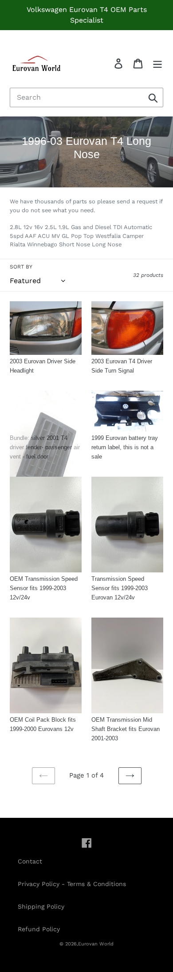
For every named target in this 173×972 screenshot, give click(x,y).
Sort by (21, 267)
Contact (30, 861)
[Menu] (157, 63)
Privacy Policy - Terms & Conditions (72, 883)
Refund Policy (39, 929)
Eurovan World (96, 944)
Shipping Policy (41, 906)
